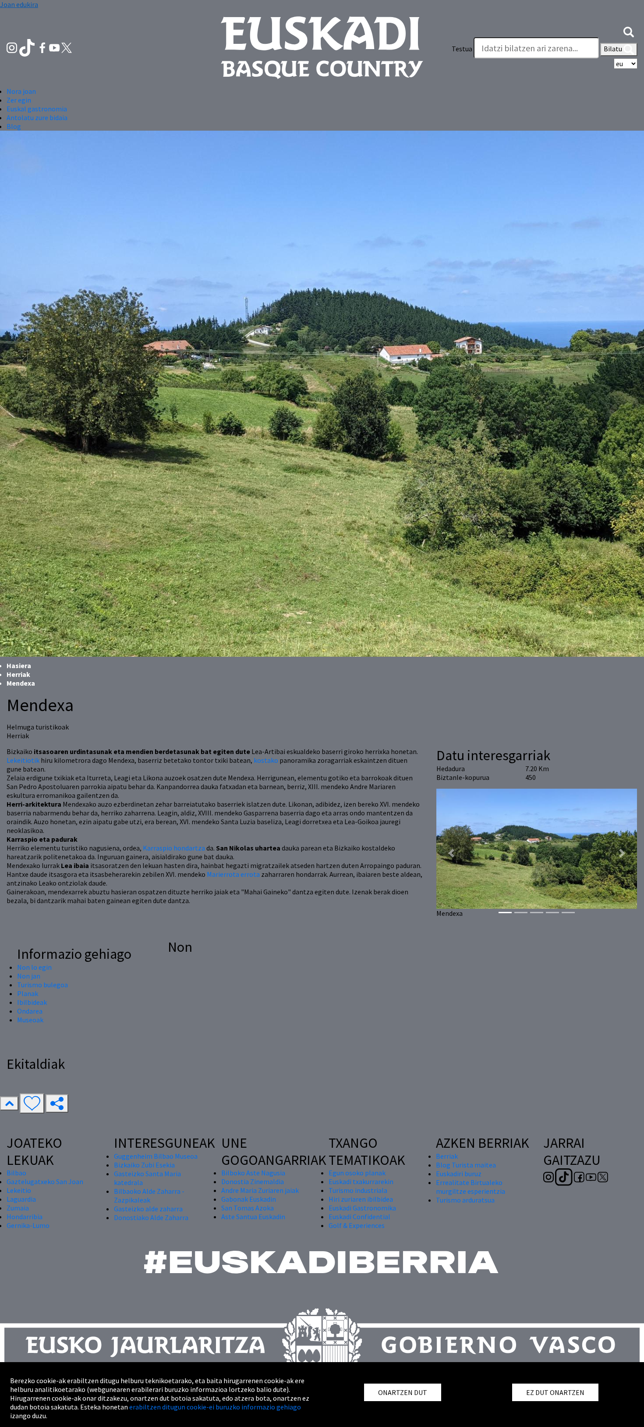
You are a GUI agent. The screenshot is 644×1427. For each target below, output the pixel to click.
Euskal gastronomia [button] (37, 108)
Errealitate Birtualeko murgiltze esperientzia (470, 1187)
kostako (266, 760)
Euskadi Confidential (359, 1216)
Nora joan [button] (21, 91)
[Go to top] (9, 1103)
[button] (628, 31)
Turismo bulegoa (42, 984)
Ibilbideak (32, 1002)
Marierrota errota (233, 874)
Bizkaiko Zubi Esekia (144, 1164)
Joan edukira (19, 4)
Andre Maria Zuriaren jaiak (260, 1190)
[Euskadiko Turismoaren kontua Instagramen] (12, 47)
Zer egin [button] (19, 100)
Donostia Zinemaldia (252, 1181)
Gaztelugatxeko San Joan (45, 1181)
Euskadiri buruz (458, 1173)
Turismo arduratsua (465, 1200)
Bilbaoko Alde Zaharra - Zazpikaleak (149, 1195)
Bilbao (16, 1172)
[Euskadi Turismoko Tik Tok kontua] (27, 47)
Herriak (18, 674)
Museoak (30, 1019)
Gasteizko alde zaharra (148, 1208)
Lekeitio (19, 1190)
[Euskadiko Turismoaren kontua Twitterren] (66, 47)
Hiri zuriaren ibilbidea (361, 1199)
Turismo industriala (358, 1190)
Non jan (28, 975)
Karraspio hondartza (174, 847)
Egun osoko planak (357, 1172)
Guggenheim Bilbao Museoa (156, 1156)
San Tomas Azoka (247, 1207)
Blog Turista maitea (466, 1164)
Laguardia (21, 1199)
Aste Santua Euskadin (253, 1216)
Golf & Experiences (357, 1225)
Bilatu (613, 48)
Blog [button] (14, 126)
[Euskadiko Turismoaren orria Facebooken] (43, 47)
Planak (27, 993)
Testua (462, 48)
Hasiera (19, 665)
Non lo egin (34, 967)
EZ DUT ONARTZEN (555, 1392)
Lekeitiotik (24, 760)
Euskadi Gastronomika (362, 1207)
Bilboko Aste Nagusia (253, 1172)
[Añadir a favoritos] (32, 1103)
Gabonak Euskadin (248, 1199)
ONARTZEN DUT (402, 1392)
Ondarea (29, 1011)
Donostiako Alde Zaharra (151, 1217)
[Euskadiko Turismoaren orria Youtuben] (55, 47)
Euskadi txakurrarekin (361, 1181)
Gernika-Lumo (28, 1225)
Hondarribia (24, 1216)
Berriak (447, 1156)
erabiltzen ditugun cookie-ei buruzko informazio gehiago (215, 1406)
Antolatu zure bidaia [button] (37, 117)
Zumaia (18, 1207)
